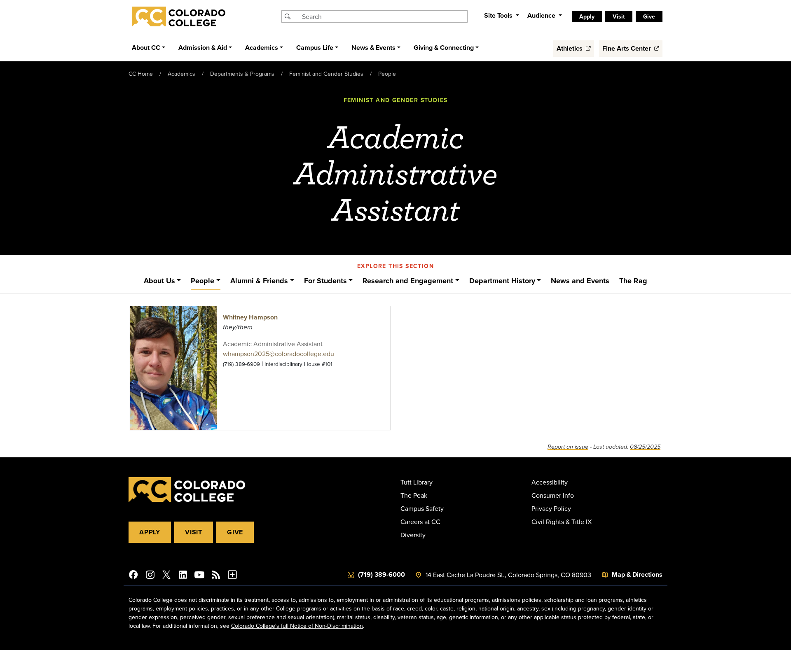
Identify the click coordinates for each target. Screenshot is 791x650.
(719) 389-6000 (381, 574)
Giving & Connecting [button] (444, 47)
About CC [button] (146, 47)
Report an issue (568, 446)
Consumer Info (552, 495)
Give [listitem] (649, 16)
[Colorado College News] (216, 576)
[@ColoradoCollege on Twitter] (166, 576)
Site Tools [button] (499, 15)
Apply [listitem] (586, 16)
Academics (181, 74)
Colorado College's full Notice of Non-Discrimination (297, 626)
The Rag (633, 280)
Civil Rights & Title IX (561, 521)
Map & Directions (637, 574)
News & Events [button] (373, 47)
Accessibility (549, 482)
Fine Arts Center (627, 48)
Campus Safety (422, 508)
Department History (502, 280)
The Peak (413, 495)
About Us (159, 280)
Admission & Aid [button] (202, 47)
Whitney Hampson (250, 317)
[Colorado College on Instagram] (150, 576)
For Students (325, 280)
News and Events (580, 280)
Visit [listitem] (619, 16)
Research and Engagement (408, 280)
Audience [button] (542, 15)
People (387, 74)
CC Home (141, 74)
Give (235, 532)
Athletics (570, 48)
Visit (193, 532)
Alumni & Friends (259, 280)
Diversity (413, 534)
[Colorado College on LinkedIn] (183, 576)
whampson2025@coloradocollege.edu (278, 353)
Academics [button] (261, 47)
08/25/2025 (645, 446)
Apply (149, 532)
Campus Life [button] (314, 47)
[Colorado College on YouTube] (199, 576)
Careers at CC (420, 521)
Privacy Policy (551, 508)
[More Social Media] (232, 576)
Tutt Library (416, 482)
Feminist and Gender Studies (326, 74)
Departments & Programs (242, 74)
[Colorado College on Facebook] (133, 576)
